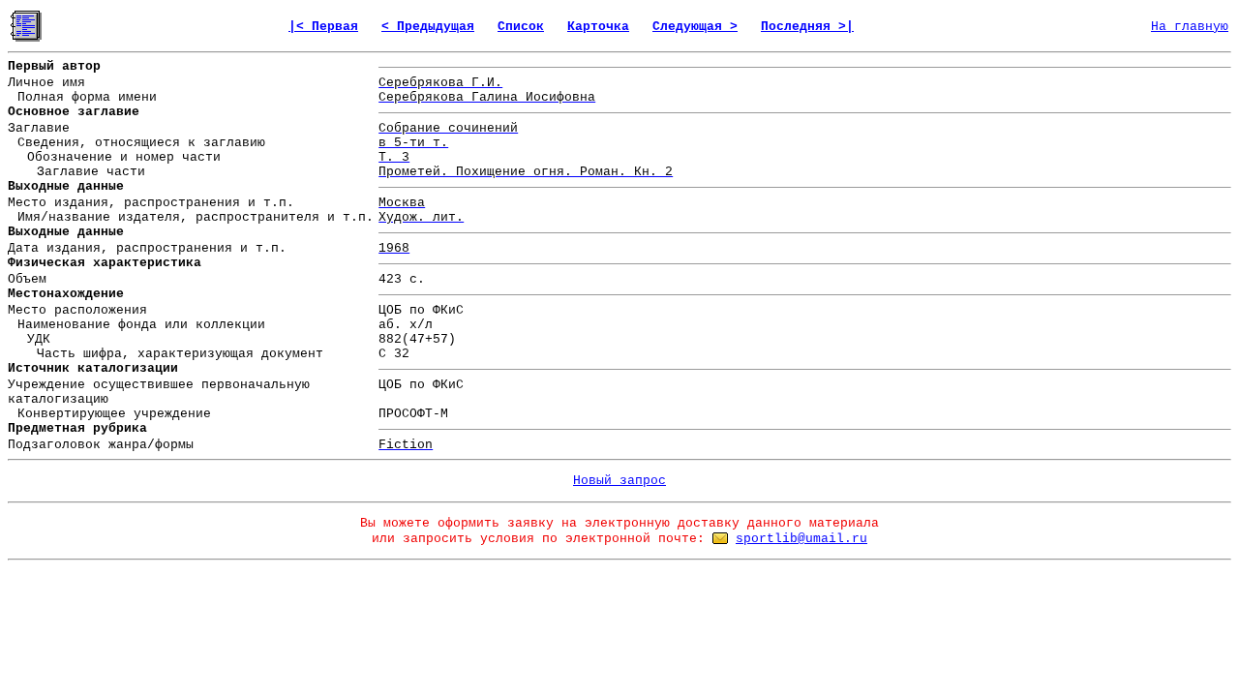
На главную (1189, 26)
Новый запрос (619, 480)
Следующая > (695, 26)
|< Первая (323, 26)
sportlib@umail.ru (801, 538)
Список (521, 26)
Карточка (598, 26)
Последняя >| (807, 26)
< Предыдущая (427, 26)
